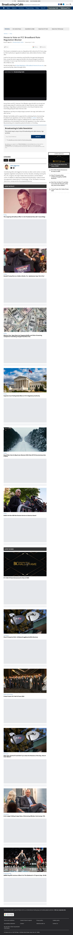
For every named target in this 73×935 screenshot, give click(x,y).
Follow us (36, 47)
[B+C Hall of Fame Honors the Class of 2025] (59, 161)
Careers (22, 923)
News (8, 8)
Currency (21, 8)
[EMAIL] (14, 168)
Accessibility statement (9, 923)
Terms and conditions (9, 920)
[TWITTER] (11, 168)
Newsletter (44, 47)
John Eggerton (8, 42)
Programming (29, 8)
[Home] (4, 8)
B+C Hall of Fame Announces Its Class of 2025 (59, 170)
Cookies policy (56, 920)
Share (7, 47)
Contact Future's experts (26, 920)
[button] (68, 4)
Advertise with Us (40, 923)
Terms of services (22, 144)
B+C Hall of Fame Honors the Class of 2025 (59, 165)
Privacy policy (39, 920)
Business (6, 33)
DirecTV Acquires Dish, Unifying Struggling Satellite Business (58, 177)
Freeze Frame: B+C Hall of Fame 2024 (60, 190)
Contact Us (55, 923)
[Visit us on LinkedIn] (63, 4)
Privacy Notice (8, 145)
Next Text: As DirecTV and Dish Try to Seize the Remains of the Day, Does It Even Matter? (59, 184)
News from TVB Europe (57, 29)
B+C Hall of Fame (17, 29)
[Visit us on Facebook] (59, 4)
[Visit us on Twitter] (61, 4)
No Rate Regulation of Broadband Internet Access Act (29, 65)
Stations (14, 8)
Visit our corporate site (60, 910)
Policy (37, 8)
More (42, 8)
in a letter (33, 118)
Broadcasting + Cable (23, 1)
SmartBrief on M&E (29, 29)
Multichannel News (35, 1)
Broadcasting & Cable (18, 42)
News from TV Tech (43, 29)
